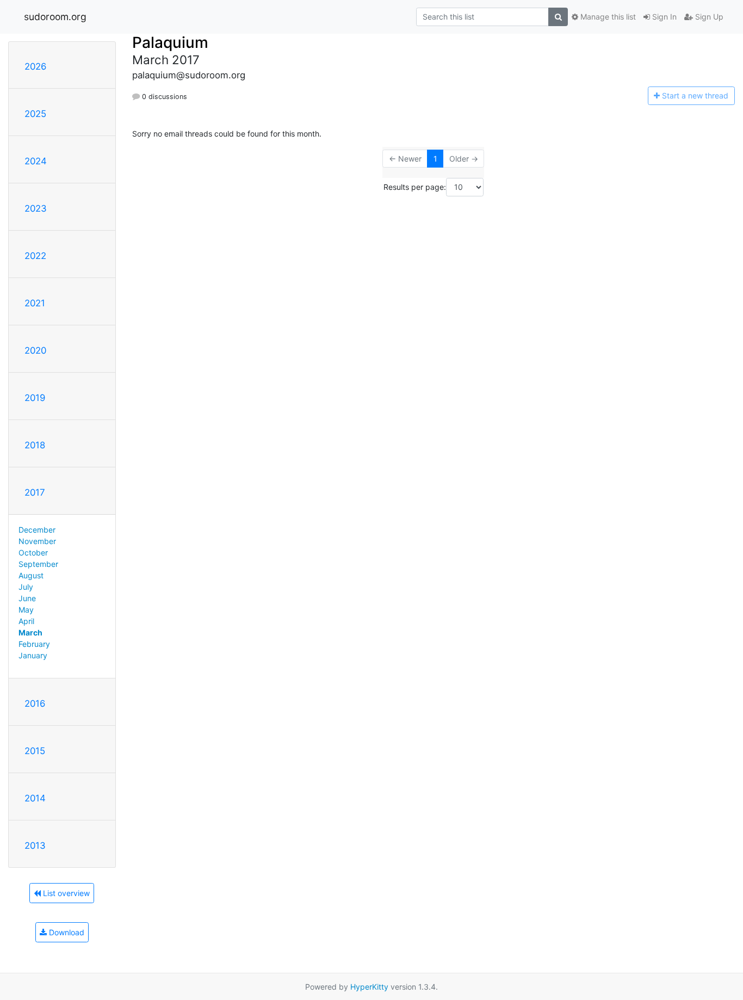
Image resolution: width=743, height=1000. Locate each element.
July (25, 586)
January (32, 655)
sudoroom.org (55, 16)
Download (65, 932)
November (37, 541)
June (27, 598)
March (30, 632)
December (36, 529)
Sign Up (708, 16)
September (38, 564)
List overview (65, 893)
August (31, 575)
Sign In (663, 16)
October (33, 552)
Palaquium (170, 42)
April (26, 621)
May (26, 609)
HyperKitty (369, 986)
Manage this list (607, 16)
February (34, 644)
